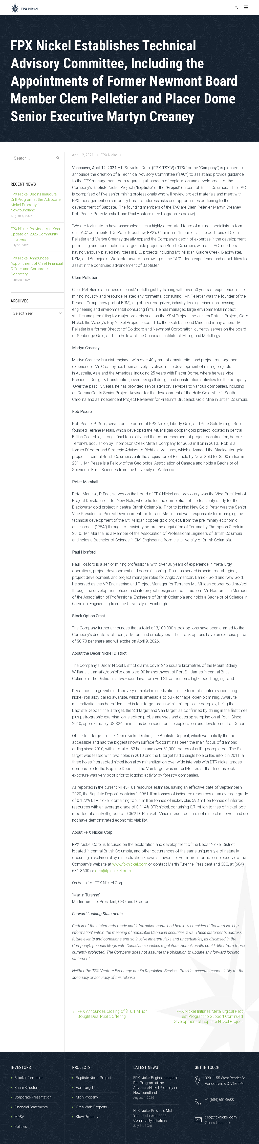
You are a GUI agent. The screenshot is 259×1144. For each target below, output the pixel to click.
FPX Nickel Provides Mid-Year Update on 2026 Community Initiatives (35, 234)
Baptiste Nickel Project (93, 1078)
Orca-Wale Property (91, 1107)
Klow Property (87, 1117)
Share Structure (26, 1088)
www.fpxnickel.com (129, 864)
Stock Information (29, 1078)
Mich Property (87, 1097)
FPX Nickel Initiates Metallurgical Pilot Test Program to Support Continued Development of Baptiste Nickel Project (208, 1016)
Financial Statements (31, 1107)
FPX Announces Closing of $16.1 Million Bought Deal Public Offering (112, 1014)
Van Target (84, 1088)
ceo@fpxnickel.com (113, 870)
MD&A (19, 1117)
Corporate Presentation (33, 1097)
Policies (20, 1127)
